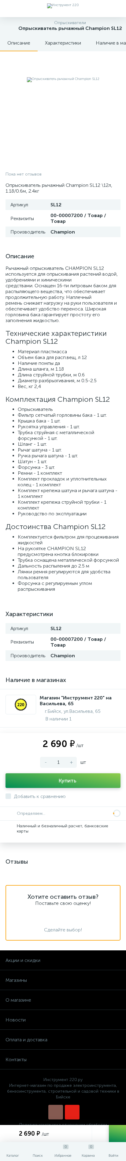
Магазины (16, 980)
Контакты (16, 1059)
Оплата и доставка (26, 1040)
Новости (16, 1020)
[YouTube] (72, 1112)
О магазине (18, 1000)
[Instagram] (55, 1112)
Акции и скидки (23, 960)
